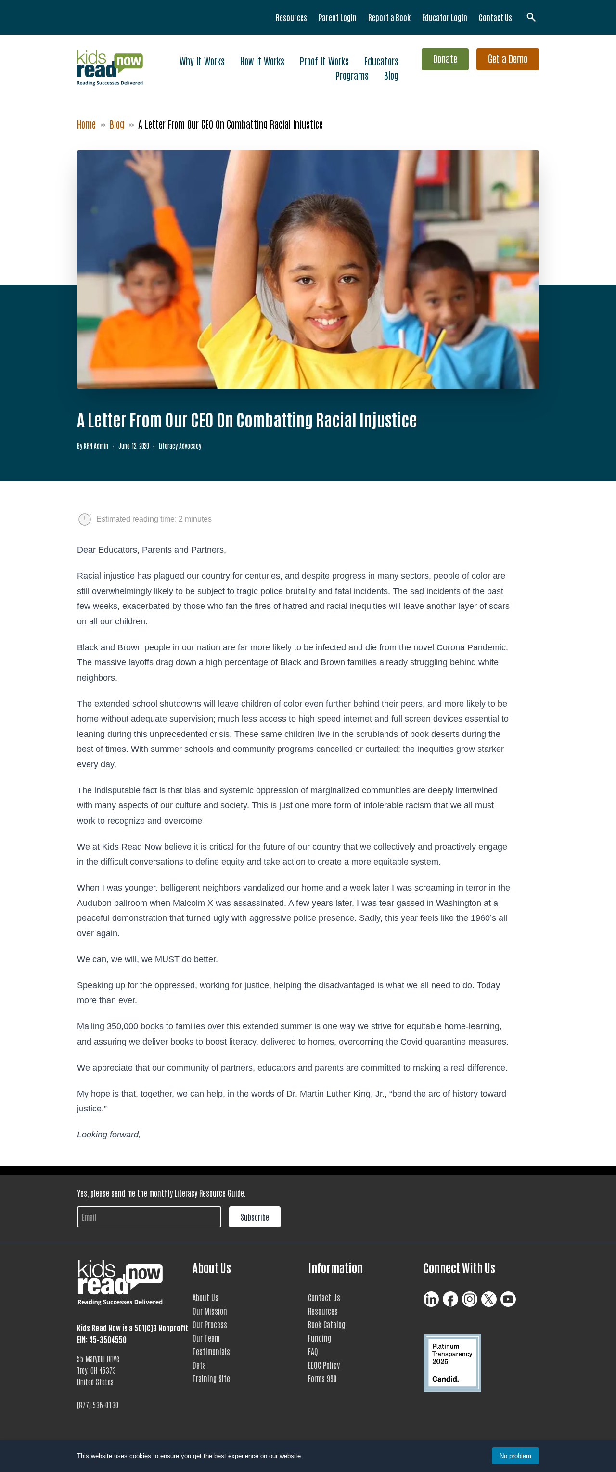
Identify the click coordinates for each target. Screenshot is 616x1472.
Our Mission (209, 1311)
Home (86, 123)
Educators (381, 60)
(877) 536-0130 (98, 1404)
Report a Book (389, 17)
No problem (515, 1455)
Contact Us (495, 17)
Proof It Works (324, 60)
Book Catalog (326, 1324)
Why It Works (202, 60)
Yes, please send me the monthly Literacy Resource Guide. (161, 1193)
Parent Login (338, 17)
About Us (205, 1297)
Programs (352, 75)
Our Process (209, 1324)
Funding (319, 1338)
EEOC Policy (324, 1364)
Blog (391, 75)
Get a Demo (507, 58)
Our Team (205, 1338)
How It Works (262, 60)
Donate (445, 58)
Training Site (211, 1378)
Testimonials (211, 1351)
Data (199, 1364)
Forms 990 (322, 1378)
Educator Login (444, 17)
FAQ (313, 1351)
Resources (291, 17)
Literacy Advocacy (180, 445)
